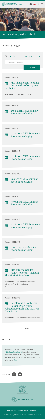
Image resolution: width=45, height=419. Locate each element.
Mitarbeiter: (9, 94)
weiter (27, 328)
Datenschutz (23, 410)
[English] (34, 4)
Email (16, 360)
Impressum (11, 410)
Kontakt (33, 410)
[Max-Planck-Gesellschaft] (22, 389)
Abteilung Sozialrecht (13, 352)
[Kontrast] (31, 4)
